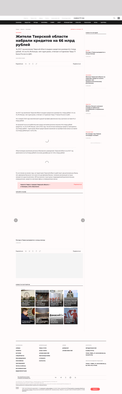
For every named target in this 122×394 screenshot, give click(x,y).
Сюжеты (18, 350)
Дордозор (65, 348)
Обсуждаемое (20, 363)
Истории (18, 353)
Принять (95, 389)
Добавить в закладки (76, 29)
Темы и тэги (33, 18)
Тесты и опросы (21, 366)
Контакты (42, 360)
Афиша (41, 18)
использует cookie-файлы (46, 388)
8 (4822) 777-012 (79, 18)
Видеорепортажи (21, 371)
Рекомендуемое (21, 358)
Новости (26, 18)
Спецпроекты (20, 355)
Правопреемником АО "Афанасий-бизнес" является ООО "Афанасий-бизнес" (31, 385)
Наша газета (43, 350)
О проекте (42, 358)
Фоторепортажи (21, 368)
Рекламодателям (66, 18)
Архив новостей (55, 18)
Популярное (19, 360)
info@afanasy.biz (91, 348)
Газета (47, 18)
